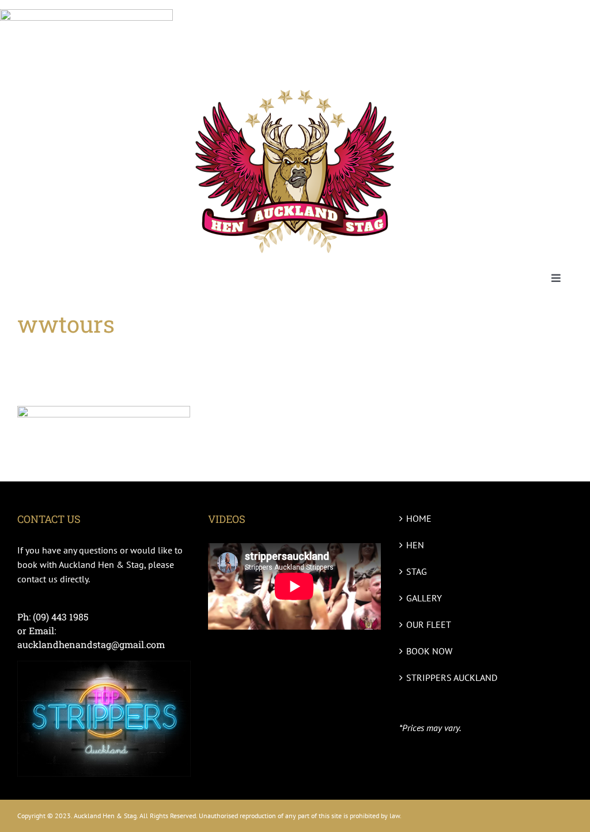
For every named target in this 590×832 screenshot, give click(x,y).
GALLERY (424, 598)
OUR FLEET (428, 624)
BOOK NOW (429, 651)
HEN (415, 545)
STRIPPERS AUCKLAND (451, 677)
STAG (416, 571)
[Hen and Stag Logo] (295, 87)
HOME (419, 518)
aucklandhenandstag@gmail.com (91, 644)
